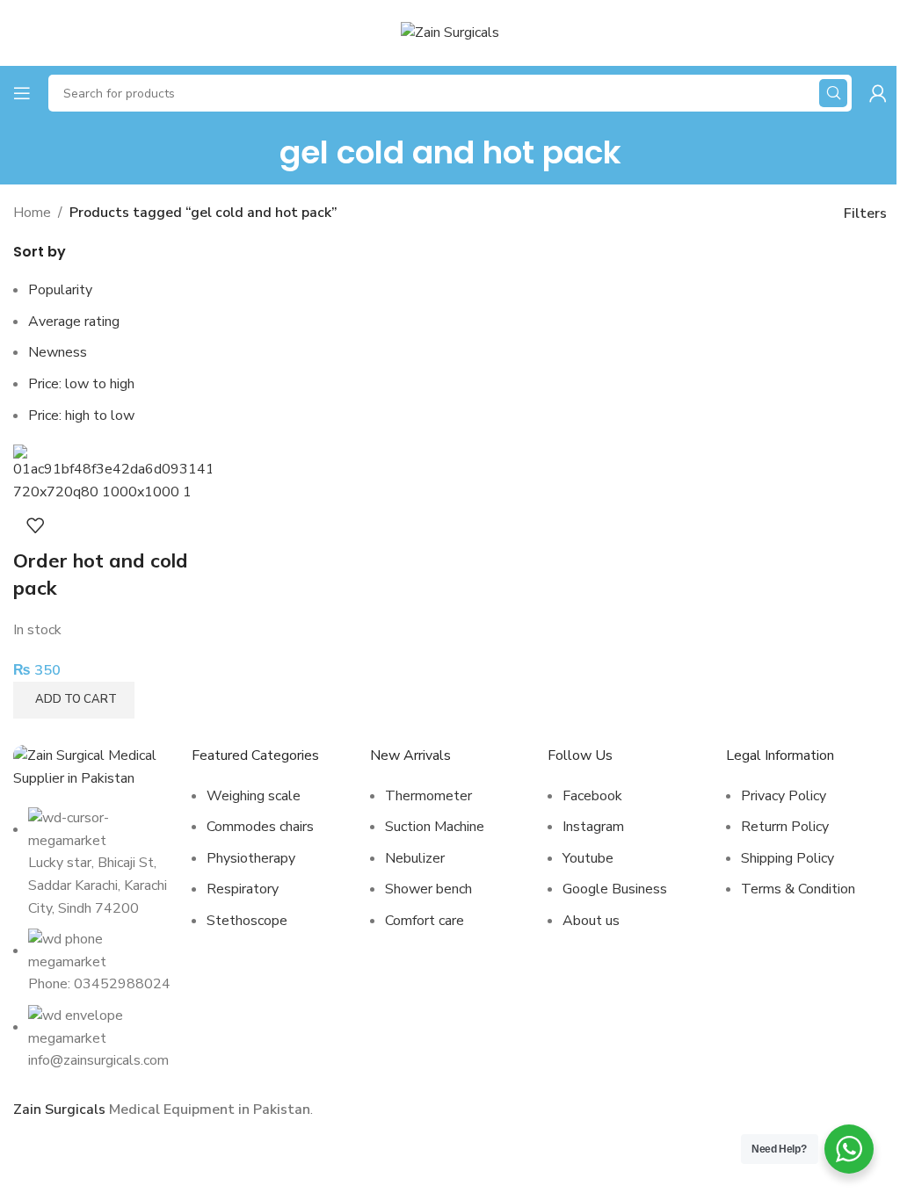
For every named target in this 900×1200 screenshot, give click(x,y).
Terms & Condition (798, 889)
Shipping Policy (787, 858)
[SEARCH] (833, 93)
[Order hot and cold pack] (112, 473)
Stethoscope (247, 920)
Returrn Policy (785, 826)
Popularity (60, 290)
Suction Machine (434, 826)
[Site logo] (450, 31)
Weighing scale (254, 796)
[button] (73, 700)
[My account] (878, 93)
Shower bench (428, 889)
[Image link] (93, 767)
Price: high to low (81, 415)
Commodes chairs (260, 826)
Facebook (592, 796)
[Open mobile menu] (22, 93)
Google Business (614, 889)
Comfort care (424, 920)
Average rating (74, 321)
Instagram (593, 826)
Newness (57, 352)
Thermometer (428, 796)
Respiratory (243, 889)
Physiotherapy (251, 858)
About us (591, 920)
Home (32, 212)
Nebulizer (415, 858)
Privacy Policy (783, 796)
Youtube (587, 858)
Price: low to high (81, 384)
